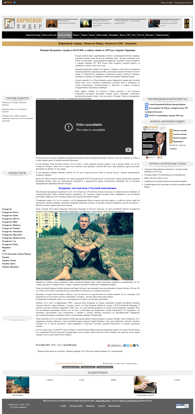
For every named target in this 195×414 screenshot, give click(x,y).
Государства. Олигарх (11, 228)
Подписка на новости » (183, 3)
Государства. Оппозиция (12, 231)
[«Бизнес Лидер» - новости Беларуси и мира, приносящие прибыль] (11, 3)
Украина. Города (9, 260)
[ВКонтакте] (124, 345)
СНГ (4, 251)
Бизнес (92, 35)
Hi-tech (141, 35)
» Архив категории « (88, 367)
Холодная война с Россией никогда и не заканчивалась (164, 175)
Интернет (149, 35)
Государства (7, 209)
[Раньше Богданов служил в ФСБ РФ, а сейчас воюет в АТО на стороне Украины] (55, 93)
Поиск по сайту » (167, 3)
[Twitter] (128, 345)
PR (128, 35)
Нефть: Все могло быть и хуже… (156, 178)
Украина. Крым (8, 264)
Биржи (84, 35)
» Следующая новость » (105, 367)
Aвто (133, 35)
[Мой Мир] (134, 345)
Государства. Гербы (10, 215)
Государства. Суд (9, 241)
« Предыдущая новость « (71, 367)
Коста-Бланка (18, 395)
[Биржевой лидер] (22, 29)
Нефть (113, 380)
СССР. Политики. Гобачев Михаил (16, 254)
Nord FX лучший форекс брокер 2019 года (165, 115)
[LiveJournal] (137, 345)
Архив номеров (180, 138)
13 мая (81, 380)
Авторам (101, 406)
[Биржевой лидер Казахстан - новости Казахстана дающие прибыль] (14, 3)
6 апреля (49, 380)
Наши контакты (114, 406)
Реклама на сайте (76, 406)
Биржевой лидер (33, 35)
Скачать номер (179, 134)
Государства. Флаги (10, 244)
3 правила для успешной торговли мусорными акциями (165, 181)
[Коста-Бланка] (17, 393)
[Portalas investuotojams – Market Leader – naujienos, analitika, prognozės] (8, 3)
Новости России (49, 35)
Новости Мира (64, 35)
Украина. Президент (10, 267)
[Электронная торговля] (145, 393)
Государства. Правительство (13, 238)
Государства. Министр (11, 225)
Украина (5, 257)
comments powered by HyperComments (69, 363)
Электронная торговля (145, 395)
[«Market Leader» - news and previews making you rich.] (5, 3)
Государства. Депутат (11, 219)
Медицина (113, 35)
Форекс (76, 35)
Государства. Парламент (12, 235)
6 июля (177, 380)
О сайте (63, 406)
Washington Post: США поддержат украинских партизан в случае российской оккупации (17, 118)
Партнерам (178, 141)
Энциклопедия (162, 35)
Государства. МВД (9, 222)
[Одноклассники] (131, 345)
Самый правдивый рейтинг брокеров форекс (167, 104)
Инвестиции (102, 35)
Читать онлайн (179, 130)
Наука (123, 35)
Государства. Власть (10, 212)
